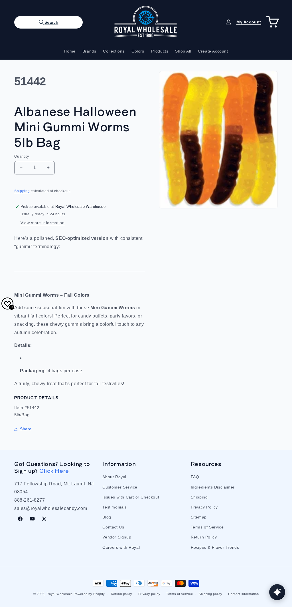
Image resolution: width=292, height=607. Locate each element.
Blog (106, 517)
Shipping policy (210, 594)
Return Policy (204, 537)
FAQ (195, 477)
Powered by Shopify (89, 594)
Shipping (22, 191)
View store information (42, 222)
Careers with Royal (121, 547)
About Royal (114, 477)
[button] (48, 22)
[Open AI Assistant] (277, 592)
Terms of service (179, 594)
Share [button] (26, 429)
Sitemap (199, 517)
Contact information (243, 594)
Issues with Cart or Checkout (130, 497)
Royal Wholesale (59, 594)
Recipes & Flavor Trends (215, 547)
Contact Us (113, 527)
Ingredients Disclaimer (213, 487)
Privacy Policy (204, 507)
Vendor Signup (116, 537)
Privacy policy (149, 594)
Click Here (54, 470)
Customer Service (119, 487)
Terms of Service (207, 527)
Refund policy (121, 594)
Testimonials (114, 507)
